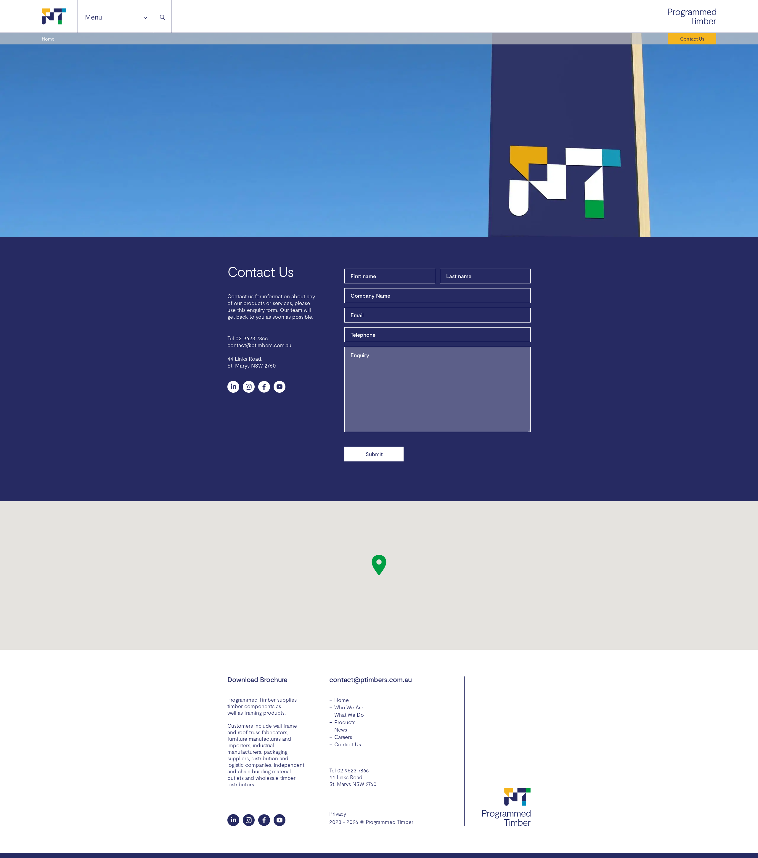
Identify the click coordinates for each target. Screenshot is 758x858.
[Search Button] (162, 16)
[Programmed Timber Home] (60, 16)
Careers (343, 737)
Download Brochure (257, 679)
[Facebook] (264, 387)
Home (48, 38)
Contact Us (347, 744)
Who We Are (348, 707)
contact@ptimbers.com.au (259, 345)
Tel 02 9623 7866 (247, 338)
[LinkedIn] (233, 387)
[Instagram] (249, 387)
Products (344, 722)
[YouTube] (279, 387)
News (340, 729)
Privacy (337, 813)
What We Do (349, 714)
